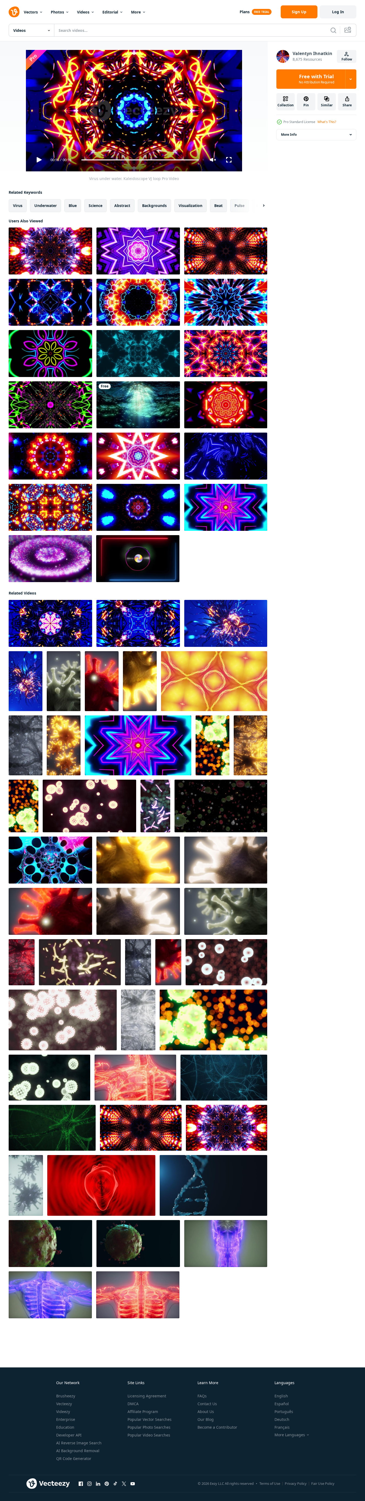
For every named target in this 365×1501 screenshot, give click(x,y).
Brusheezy (65, 1395)
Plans (245, 11)
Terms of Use (269, 1483)
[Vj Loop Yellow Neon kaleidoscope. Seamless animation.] (214, 681)
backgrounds (154, 205)
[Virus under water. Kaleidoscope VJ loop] (50, 623)
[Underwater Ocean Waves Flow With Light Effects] (138, 404)
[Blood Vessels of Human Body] (135, 1078)
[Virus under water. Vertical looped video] (25, 681)
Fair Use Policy (322, 1483)
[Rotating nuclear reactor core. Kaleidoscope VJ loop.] (138, 302)
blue (73, 205)
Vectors (31, 12)
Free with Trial (316, 79)
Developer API (69, 1435)
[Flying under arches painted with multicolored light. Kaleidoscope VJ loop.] (225, 507)
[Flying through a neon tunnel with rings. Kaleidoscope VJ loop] (50, 302)
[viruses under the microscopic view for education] (23, 806)
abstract (122, 205)
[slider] (140, 159)
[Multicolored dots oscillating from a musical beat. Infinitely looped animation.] (50, 558)
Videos (83, 12)
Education (65, 1427)
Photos (57, 12)
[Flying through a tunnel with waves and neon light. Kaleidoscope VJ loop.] (50, 250)
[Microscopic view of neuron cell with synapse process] (52, 1128)
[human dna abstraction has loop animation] (213, 1185)
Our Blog (205, 1419)
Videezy (63, 1411)
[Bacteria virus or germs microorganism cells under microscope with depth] (64, 681)
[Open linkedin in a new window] (98, 1484)
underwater (45, 205)
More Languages (289, 1435)
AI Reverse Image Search (79, 1442)
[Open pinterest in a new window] (107, 1484)
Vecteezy (64, 1403)
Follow (346, 59)
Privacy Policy (296, 1483)
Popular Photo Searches (149, 1427)
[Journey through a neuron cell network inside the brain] (25, 745)
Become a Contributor (217, 1427)
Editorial (110, 12)
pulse (240, 205)
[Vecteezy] (14, 11)
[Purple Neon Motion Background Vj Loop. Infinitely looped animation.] (138, 250)
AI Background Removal (77, 1450)
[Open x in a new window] (124, 1484)
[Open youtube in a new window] (132, 1484)
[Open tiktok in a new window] (115, 1484)
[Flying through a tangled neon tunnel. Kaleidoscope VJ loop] (225, 302)
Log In (338, 11)
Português (283, 1411)
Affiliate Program (143, 1411)
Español (281, 1403)
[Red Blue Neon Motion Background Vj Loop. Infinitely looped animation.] (138, 456)
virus (17, 205)
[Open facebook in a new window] (81, 1484)
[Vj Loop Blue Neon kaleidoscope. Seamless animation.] (138, 353)
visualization (190, 205)
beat (218, 205)
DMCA (133, 1403)
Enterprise (65, 1419)
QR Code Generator (73, 1458)
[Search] (333, 30)
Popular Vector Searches (150, 1419)
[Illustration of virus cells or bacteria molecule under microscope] (212, 745)
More (136, 12)
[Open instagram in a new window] (89, 1484)
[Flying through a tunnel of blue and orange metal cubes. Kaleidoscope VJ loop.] (225, 250)
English (281, 1395)
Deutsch (281, 1419)
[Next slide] (259, 205)
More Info (289, 134)
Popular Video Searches (149, 1435)
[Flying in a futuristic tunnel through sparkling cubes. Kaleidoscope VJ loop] (225, 404)
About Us (205, 1411)
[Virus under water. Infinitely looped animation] (225, 623)
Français (282, 1427)
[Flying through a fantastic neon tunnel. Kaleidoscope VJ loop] (50, 404)
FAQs (202, 1395)
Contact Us (207, 1403)
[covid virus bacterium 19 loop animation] (50, 1243)
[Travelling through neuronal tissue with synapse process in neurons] (223, 1078)
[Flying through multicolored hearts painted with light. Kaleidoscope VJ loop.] (50, 353)
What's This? (326, 122)
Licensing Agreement (147, 1395)
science (95, 205)
